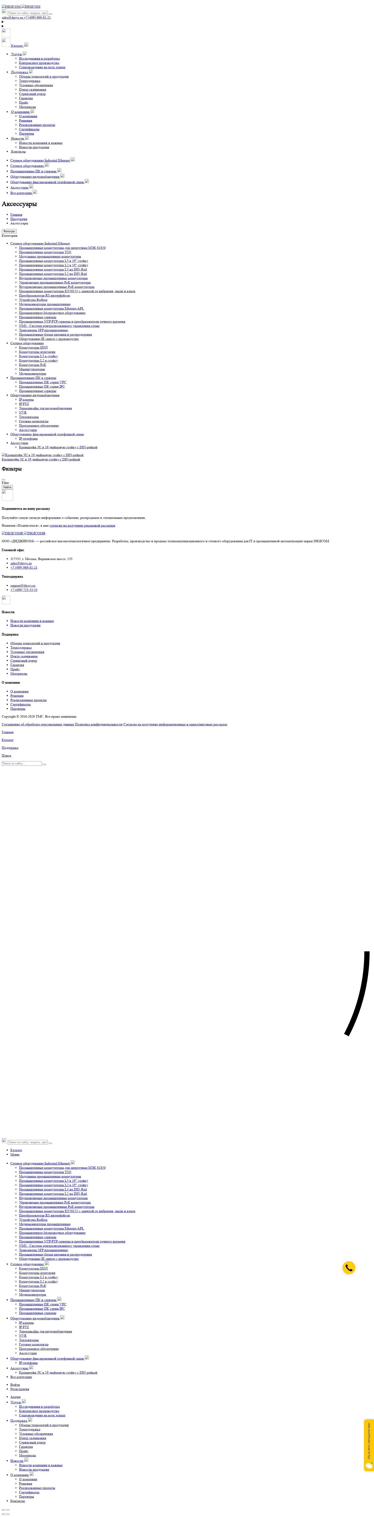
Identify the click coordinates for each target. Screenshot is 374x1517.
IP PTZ (24, 404)
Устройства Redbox (33, 300)
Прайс (23, 102)
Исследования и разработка (39, 58)
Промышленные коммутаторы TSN (45, 252)
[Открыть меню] (6, 36)
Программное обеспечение (39, 425)
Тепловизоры (29, 417)
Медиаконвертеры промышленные (45, 304)
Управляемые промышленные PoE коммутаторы (55, 282)
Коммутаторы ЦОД (33, 347)
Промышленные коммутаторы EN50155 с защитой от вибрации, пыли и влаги (77, 291)
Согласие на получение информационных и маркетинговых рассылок (175, 724)
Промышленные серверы (37, 317)
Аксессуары (28, 430)
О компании (28, 116)
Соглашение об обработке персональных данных (38, 724)
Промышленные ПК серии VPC (42, 382)
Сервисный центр (32, 94)
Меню (14, 1154)
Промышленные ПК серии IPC (42, 386)
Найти (7, 487)
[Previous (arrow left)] (3, 1514)
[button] (15, 46)
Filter (5, 483)
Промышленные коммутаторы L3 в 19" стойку (53, 261)
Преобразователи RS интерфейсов (44, 295)
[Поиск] (50, 14)
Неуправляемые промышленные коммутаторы (53, 278)
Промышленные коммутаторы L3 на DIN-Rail (53, 269)
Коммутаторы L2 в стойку (38, 360)
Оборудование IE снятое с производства (49, 339)
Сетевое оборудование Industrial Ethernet (40, 243)
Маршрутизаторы (32, 369)
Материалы (27, 107)
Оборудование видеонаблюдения (34, 395)
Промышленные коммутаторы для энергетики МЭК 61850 (62, 248)
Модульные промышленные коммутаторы (50, 256)
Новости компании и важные (41, 143)
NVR (23, 412)
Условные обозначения (36, 85)
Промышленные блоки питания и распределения (55, 334)
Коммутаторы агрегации (37, 352)
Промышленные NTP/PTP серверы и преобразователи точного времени (72, 321)
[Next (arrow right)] (8, 1514)
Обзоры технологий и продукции (44, 76)
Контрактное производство (39, 63)
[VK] (6, 603)
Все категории (21, 1377)
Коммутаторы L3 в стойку (38, 356)
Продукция (18, 219)
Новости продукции (34, 147)
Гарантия (26, 98)
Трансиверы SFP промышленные (43, 330)
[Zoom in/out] (8, 1509)
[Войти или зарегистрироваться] (187, 22)
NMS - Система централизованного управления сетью (59, 326)
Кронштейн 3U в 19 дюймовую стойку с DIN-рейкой (58, 447)
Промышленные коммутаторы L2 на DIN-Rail (53, 274)
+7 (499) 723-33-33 (23, 590)
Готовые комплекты (33, 421)
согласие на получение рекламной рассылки (82, 525)
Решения (25, 120)
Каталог (16, 1150)
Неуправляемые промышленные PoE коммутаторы (56, 287)
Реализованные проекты (37, 125)
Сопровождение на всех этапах (42, 67)
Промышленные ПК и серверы (33, 378)
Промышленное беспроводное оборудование (52, 313)
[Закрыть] (3, 479)
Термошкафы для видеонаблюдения (45, 408)
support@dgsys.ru (22, 585)
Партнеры (26, 133)
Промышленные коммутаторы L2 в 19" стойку (53, 265)
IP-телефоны (28, 438)
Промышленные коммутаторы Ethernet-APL (51, 308)
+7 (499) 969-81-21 (23, 567)
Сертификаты (29, 129)
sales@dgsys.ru (21, 563)
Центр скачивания (32, 89)
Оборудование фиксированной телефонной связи (47, 434)
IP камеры (26, 399)
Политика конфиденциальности (99, 724)
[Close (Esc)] (3, 1509)
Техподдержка (29, 81)
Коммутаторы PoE (32, 365)
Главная (16, 214)
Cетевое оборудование (27, 343)
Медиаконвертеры (32, 373)
